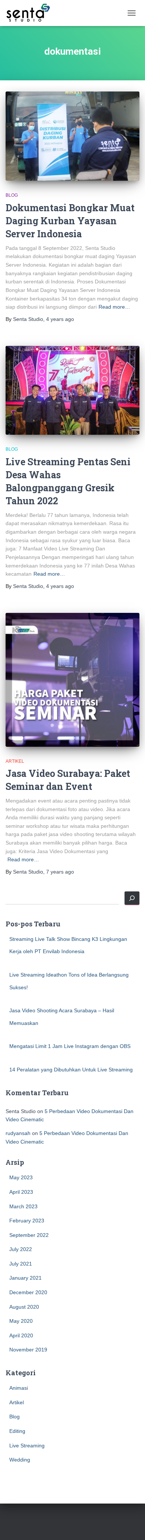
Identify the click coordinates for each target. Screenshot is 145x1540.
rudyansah (18, 1133)
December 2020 (28, 1292)
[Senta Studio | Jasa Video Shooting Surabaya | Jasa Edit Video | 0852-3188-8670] (30, 13)
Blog (12, 195)
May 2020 (21, 1321)
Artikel (15, 761)
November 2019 (28, 1350)
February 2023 (26, 1221)
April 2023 (21, 1192)
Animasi (18, 1388)
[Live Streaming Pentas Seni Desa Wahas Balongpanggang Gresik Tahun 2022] (72, 390)
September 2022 (29, 1235)
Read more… (114, 307)
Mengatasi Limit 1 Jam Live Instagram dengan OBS (69, 1046)
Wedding (19, 1460)
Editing (17, 1431)
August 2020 (24, 1307)
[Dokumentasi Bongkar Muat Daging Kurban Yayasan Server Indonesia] (72, 136)
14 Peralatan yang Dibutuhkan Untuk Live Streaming (71, 1070)
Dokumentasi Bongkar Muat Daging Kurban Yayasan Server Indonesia (70, 221)
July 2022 (20, 1249)
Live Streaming (27, 1446)
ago (60, 319)
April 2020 (21, 1335)
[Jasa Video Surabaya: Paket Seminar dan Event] (72, 680)
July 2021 (20, 1264)
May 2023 (21, 1177)
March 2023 (23, 1206)
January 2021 (25, 1278)
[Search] (132, 898)
